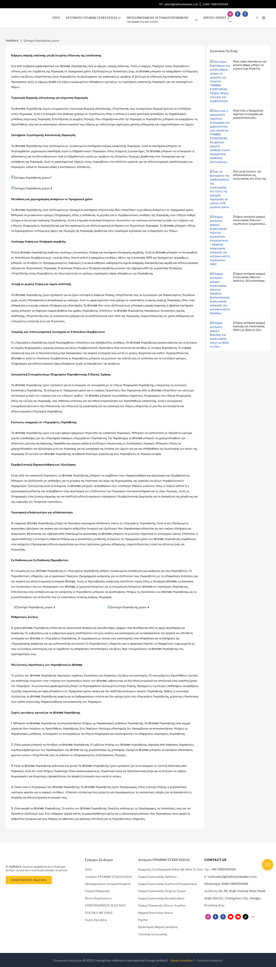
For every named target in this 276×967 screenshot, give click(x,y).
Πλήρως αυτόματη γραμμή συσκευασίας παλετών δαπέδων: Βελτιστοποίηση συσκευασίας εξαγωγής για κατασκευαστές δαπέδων (249, 277)
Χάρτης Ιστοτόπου (181, 960)
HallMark (12, 40)
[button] (228, 17)
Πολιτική (202, 960)
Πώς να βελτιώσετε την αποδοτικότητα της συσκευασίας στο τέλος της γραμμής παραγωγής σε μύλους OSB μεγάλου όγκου (249, 175)
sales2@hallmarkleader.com (235, 877)
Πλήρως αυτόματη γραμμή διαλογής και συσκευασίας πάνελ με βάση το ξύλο (249, 326)
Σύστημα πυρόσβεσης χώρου (41, 40)
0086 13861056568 (215, 4)
